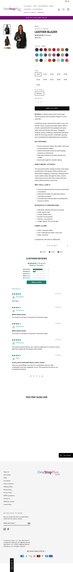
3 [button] (36, 376)
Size (36, 70)
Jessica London (41, 28)
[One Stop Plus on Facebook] (8, 529)
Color (40, 46)
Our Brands (7, 480)
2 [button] (33, 376)
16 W (52, 74)
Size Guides (52, 245)
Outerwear (43, 6)
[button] (39, 35)
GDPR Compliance (9, 495)
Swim (51, 6)
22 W (38, 79)
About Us (6, 472)
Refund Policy (8, 489)
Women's (39, 93)
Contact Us (7, 498)
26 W (52, 79)
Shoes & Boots (30, 12)
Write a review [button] (36, 282)
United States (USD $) (37, 551)
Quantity (39, 98)
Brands (41, 12)
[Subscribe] (29, 523)
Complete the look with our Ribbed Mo (47, 239)
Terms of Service (9, 483)
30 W (65, 79)
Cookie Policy (8, 504)
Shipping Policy (8, 486)
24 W (45, 79)
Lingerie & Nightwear (33, 9)
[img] (16, 294)
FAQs (5, 478)
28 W (58, 79)
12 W (38, 74)
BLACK (37, 49)
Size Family (40, 90)
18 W (58, 74)
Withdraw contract (9, 501)
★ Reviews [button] (12, 565)
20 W (65, 74)
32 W (38, 85)
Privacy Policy (8, 492)
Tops (35, 6)
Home (36, 26)
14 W (45, 74)
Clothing (28, 6)
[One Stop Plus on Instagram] (5, 529)
